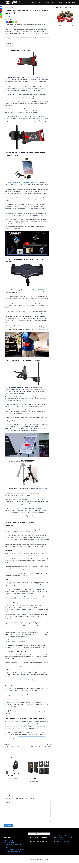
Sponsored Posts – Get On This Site (41, 2)
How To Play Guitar (9, 842)
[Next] (47, 772)
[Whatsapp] (13, 22)
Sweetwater (33, 77)
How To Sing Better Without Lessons (13, 846)
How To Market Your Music (11, 848)
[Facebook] (7, 22)
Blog (54, 834)
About (73, 2)
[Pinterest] (9, 22)
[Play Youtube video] (27, 137)
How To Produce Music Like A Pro (13, 844)
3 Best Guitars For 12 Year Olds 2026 (41, 746)
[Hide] (0, 19)
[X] (11, 22)
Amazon (41, 77)
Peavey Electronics (10, 702)
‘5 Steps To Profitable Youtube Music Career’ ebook (31, 736)
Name (6, 821)
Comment (7, 802)
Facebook (11, 834)
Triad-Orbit (8, 688)
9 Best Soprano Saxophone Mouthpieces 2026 (14, 746)
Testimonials (59, 834)
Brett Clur (9, 16)
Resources (65, 837)
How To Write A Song (9, 840)
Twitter (17, 834)
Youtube (6, 834)
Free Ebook (60, 2)
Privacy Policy (66, 841)
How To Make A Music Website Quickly (14, 849)
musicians (32, 704)
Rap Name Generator (64, 836)
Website (39, 821)
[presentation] (15, 765)
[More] (16, 22)
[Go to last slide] (7, 772)
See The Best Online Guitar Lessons (13, 851)
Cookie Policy (58, 841)
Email (22, 821)
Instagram (22, 834)
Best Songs (67, 2)
